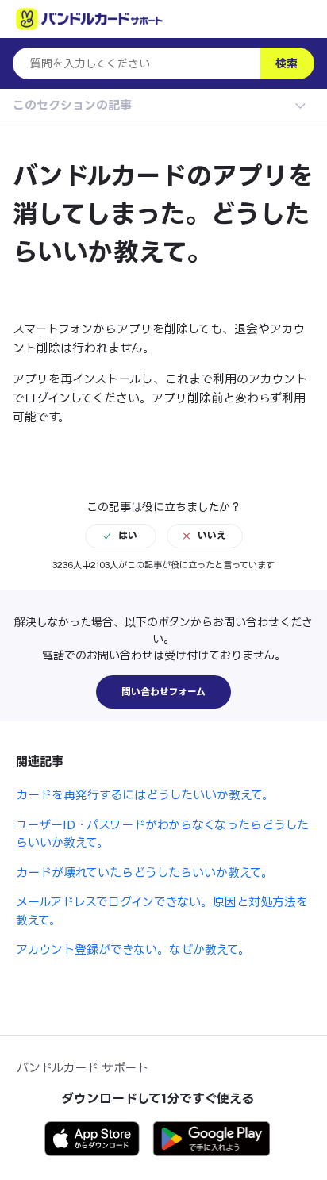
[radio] (120, 536)
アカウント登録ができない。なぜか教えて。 (133, 949)
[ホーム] (89, 19)
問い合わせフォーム (163, 692)
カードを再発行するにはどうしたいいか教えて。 (145, 794)
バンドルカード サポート (82, 1067)
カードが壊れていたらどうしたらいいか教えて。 (144, 872)
